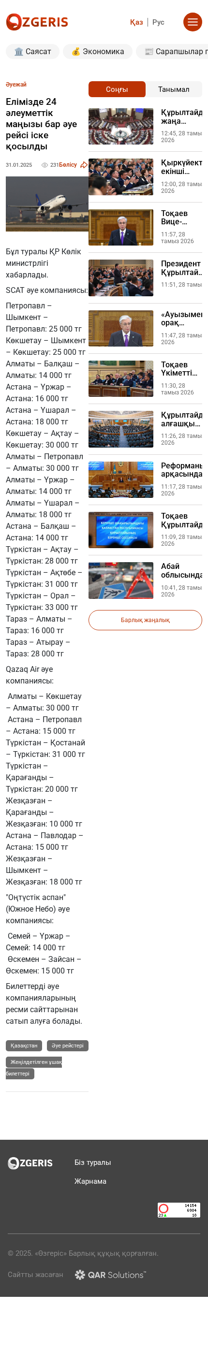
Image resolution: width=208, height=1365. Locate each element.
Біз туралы (92, 1162)
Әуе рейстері (68, 1046)
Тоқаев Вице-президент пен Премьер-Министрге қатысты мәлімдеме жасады (181, 217)
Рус (158, 22)
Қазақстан (24, 1046)
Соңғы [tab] (117, 89)
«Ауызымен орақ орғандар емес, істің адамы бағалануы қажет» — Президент (183, 318)
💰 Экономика (97, 51)
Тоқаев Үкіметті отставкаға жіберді (181, 369)
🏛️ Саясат (32, 51)
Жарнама (90, 1181)
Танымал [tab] (174, 89)
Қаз (136, 22)
